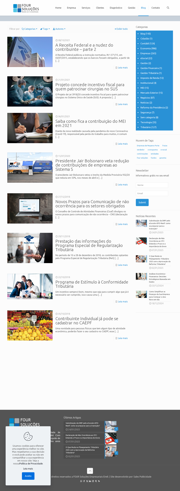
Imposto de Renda (149, 78)
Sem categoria (147, 117)
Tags (45, 29)
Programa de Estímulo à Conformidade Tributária (91, 284)
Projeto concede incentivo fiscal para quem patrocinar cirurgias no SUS (89, 86)
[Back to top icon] (90, 471)
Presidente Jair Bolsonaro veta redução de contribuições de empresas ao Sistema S (92, 165)
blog (142, 33)
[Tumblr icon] (96, 481)
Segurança (145, 112)
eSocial (144, 58)
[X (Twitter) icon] (87, 481)
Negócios (145, 97)
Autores (59, 29)
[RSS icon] (99, 481)
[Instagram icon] (93, 481)
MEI (142, 88)
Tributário (145, 127)
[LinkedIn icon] (90, 481)
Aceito (28, 476)
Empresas (145, 53)
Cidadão (144, 38)
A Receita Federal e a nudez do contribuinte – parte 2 (84, 47)
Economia (145, 48)
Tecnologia (146, 122)
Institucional (146, 83)
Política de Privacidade (31, 463)
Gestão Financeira (149, 68)
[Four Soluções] (26, 7)
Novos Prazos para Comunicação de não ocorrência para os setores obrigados (92, 203)
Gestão (144, 63)
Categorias (29, 29)
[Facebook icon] (84, 481)
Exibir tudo (122, 29)
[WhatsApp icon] (81, 481)
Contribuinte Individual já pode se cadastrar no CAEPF (86, 320)
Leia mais (123, 67)
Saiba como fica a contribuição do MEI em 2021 (90, 123)
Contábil (144, 43)
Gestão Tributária (149, 73)
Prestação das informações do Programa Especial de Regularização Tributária (89, 245)
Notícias (144, 102)
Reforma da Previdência (152, 107)
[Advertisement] (154, 359)
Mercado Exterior (149, 92)
